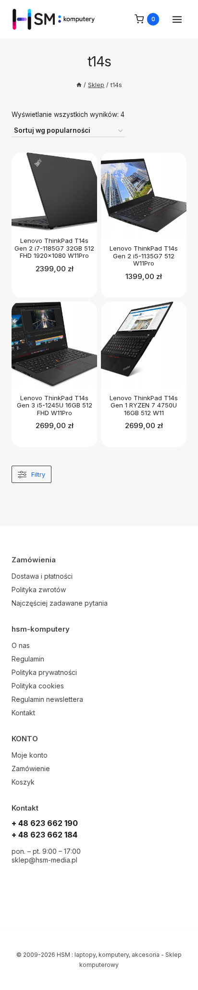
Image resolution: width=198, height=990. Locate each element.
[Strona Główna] (79, 85)
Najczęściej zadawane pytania (60, 603)
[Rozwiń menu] (176, 19)
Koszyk (23, 782)
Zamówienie (31, 768)
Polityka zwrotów (39, 589)
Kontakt (23, 713)
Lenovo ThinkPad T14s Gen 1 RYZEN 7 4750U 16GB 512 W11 (144, 405)
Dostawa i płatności (42, 576)
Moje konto (30, 755)
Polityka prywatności (44, 672)
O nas (21, 645)
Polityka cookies (38, 686)
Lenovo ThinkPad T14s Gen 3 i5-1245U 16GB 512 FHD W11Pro (54, 405)
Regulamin (28, 659)
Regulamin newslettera (47, 699)
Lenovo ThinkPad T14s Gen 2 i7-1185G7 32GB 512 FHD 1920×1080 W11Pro (54, 248)
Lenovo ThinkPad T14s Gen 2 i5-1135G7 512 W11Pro (144, 255)
